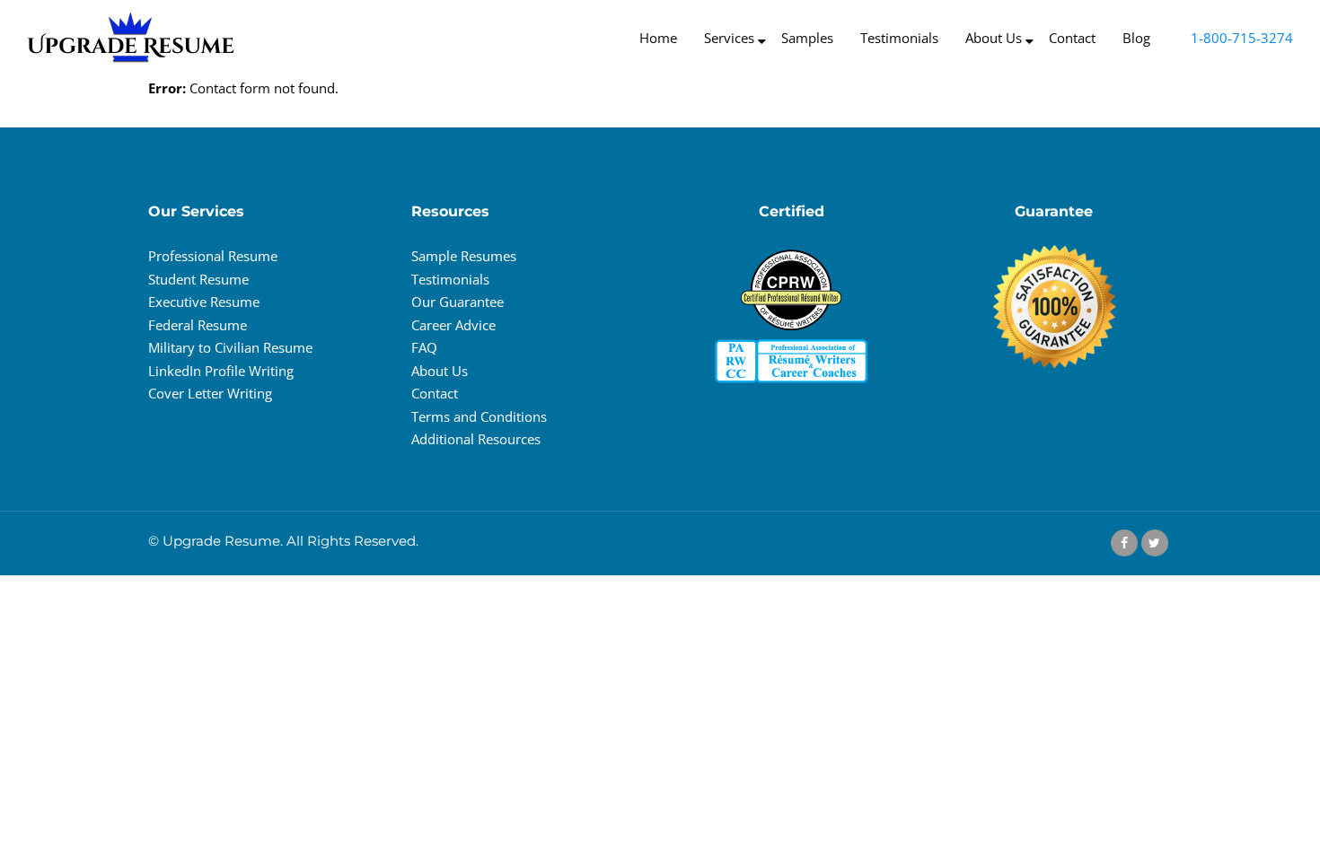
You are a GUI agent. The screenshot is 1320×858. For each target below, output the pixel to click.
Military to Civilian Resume (230, 347)
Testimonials (450, 279)
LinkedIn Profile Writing (221, 371)
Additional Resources (476, 439)
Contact (434, 393)
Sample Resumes (463, 256)
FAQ (424, 347)
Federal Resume (197, 325)
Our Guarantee (457, 302)
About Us (439, 371)
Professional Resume (212, 256)
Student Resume (198, 279)
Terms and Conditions (479, 416)
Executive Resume (204, 302)
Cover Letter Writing (210, 393)
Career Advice (453, 325)
